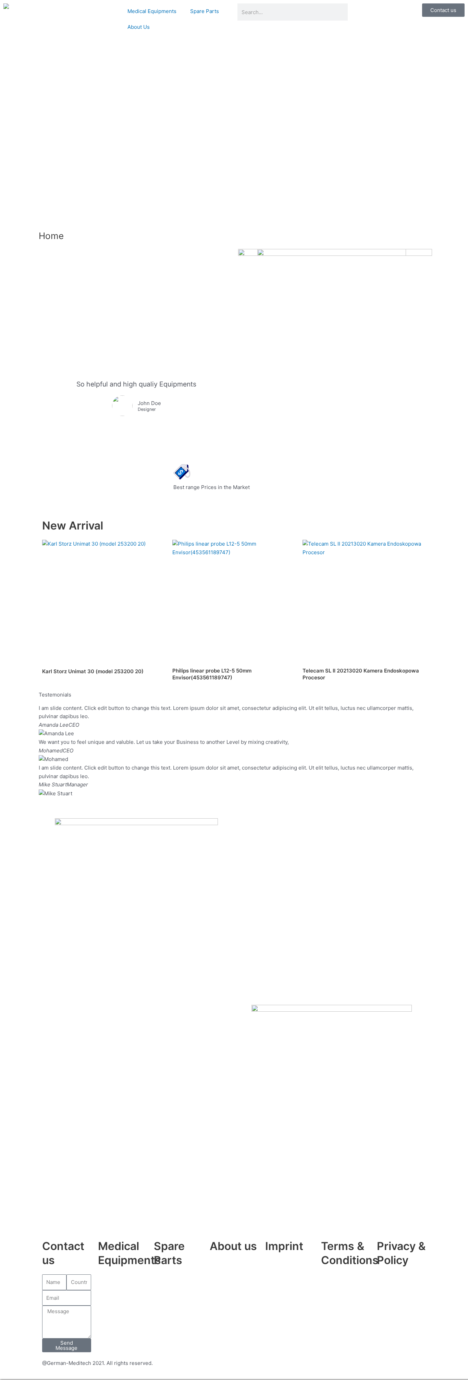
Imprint (284, 1246)
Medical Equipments (151, 11)
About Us (138, 27)
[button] (234, 802)
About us (233, 1246)
